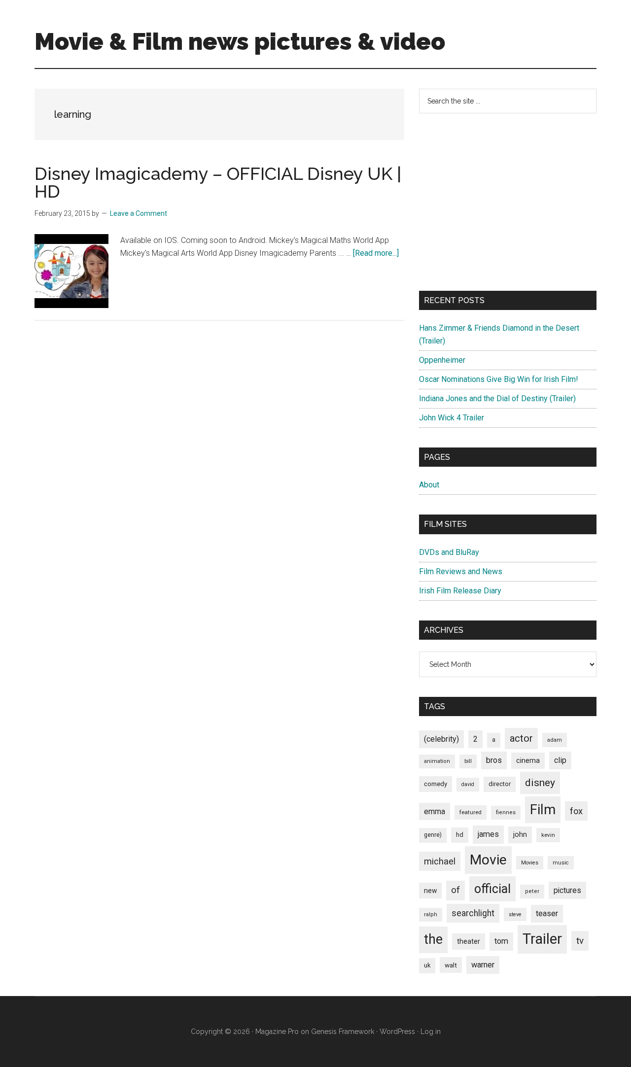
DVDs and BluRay (449, 552)
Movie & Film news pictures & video (240, 41)
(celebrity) (441, 739)
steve (515, 914)
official (492, 889)
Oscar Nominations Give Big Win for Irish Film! (498, 379)
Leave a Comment (138, 213)
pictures (567, 890)
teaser (547, 913)
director (500, 784)
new (430, 891)
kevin (548, 834)
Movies (529, 863)
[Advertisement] (507, 202)
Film (543, 809)
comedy (435, 784)
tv (580, 940)
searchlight (473, 913)
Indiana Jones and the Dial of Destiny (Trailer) (497, 398)
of (455, 890)
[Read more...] (376, 253)
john (520, 834)
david (467, 784)
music (561, 863)
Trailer (542, 938)
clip (560, 760)
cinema (528, 761)
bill (468, 761)
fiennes (506, 812)
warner (482, 964)
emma (434, 811)
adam (554, 739)
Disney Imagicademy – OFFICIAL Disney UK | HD (218, 182)
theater (468, 941)
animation (437, 761)
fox (576, 811)
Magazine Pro (277, 1031)
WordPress (397, 1031)
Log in (431, 1031)
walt (451, 965)
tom (501, 941)
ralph (430, 914)
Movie (488, 860)
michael (440, 861)
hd (459, 834)
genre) (433, 834)
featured (470, 812)
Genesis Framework (342, 1031)
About (429, 484)
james (488, 834)
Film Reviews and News (460, 571)
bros (494, 760)
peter (532, 891)
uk (427, 965)
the (433, 939)
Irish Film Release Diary (460, 590)
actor (521, 738)
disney (540, 782)
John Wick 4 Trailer (451, 417)
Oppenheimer (442, 360)
